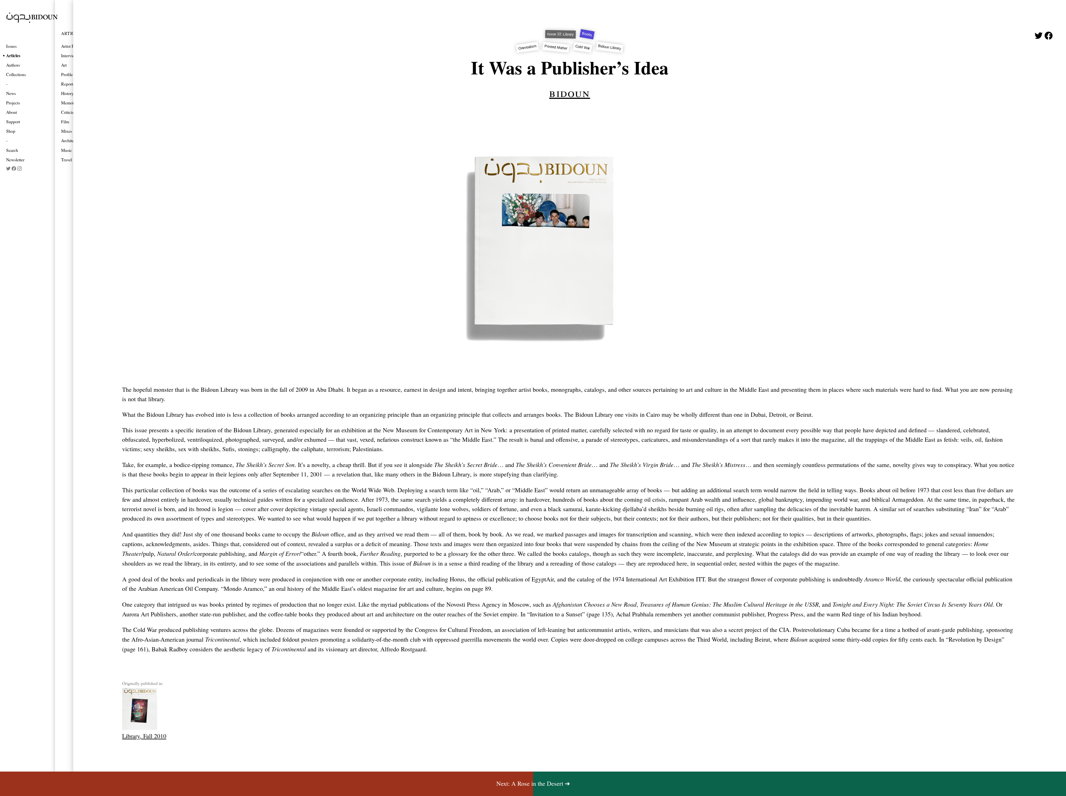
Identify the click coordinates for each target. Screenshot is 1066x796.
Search (12, 150)
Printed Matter (555, 47)
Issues (11, 46)
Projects (13, 103)
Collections (16, 74)
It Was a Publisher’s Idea (569, 67)
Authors (13, 65)
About (11, 112)
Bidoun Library (609, 47)
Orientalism (527, 47)
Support (13, 121)
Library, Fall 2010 (144, 736)
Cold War (582, 47)
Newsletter (15, 159)
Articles (13, 55)
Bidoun (569, 92)
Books (587, 34)
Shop (10, 131)
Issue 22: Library (560, 34)
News (11, 93)
